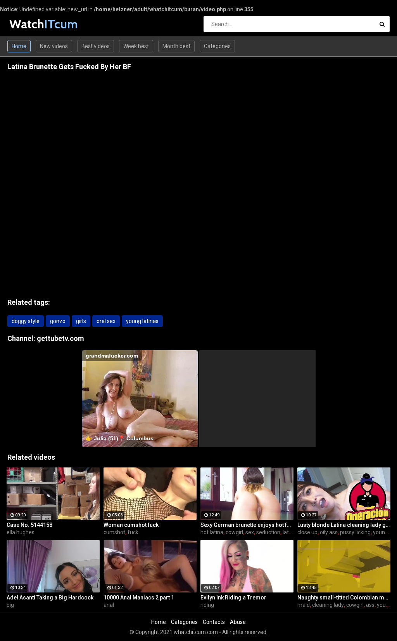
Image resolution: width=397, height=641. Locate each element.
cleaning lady (328, 605)
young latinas (142, 321)
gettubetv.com (60, 338)
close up (307, 532)
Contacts (214, 622)
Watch (29, 23)
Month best (176, 46)
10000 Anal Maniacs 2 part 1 (139, 597)
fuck (133, 532)
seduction (268, 532)
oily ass (329, 532)
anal (109, 605)
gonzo (58, 321)
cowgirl (234, 532)
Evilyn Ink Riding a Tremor (233, 597)
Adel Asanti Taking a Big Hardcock (50, 597)
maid (303, 605)
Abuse (238, 622)
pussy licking (355, 532)
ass (370, 605)
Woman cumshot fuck (131, 525)
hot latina (211, 532)
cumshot (114, 532)
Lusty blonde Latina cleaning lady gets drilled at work (343, 525)
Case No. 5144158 (29, 525)
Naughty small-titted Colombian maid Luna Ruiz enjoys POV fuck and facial (343, 597)
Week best (136, 46)
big (10, 605)
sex (249, 532)
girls (81, 321)
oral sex (106, 321)
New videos (54, 46)
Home (19, 46)
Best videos (95, 46)
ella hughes (21, 532)
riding (207, 605)
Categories (217, 46)
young (384, 605)
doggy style (26, 321)
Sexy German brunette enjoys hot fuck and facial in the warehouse (246, 525)
